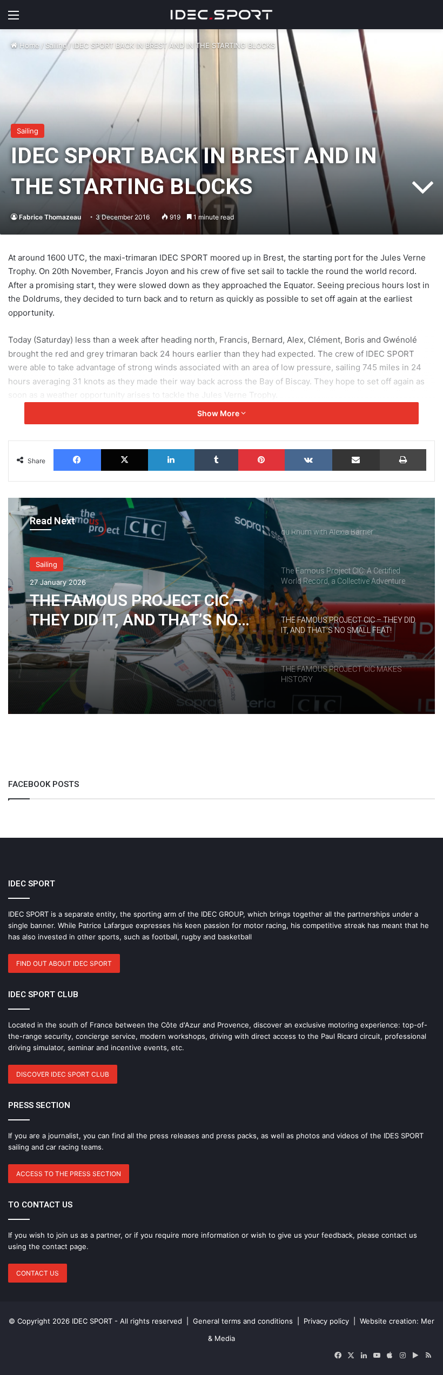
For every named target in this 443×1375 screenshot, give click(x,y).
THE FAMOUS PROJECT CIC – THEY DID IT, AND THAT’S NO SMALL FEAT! (136, 610)
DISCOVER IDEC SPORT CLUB (62, 1074)
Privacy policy (326, 1321)
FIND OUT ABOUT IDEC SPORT (64, 963)
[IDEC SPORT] (221, 15)
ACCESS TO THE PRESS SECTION (68, 1174)
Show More (219, 413)
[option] (221, 606)
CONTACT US (37, 1273)
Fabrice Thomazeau (50, 217)
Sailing (56, 45)
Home (28, 45)
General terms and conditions (243, 1321)
